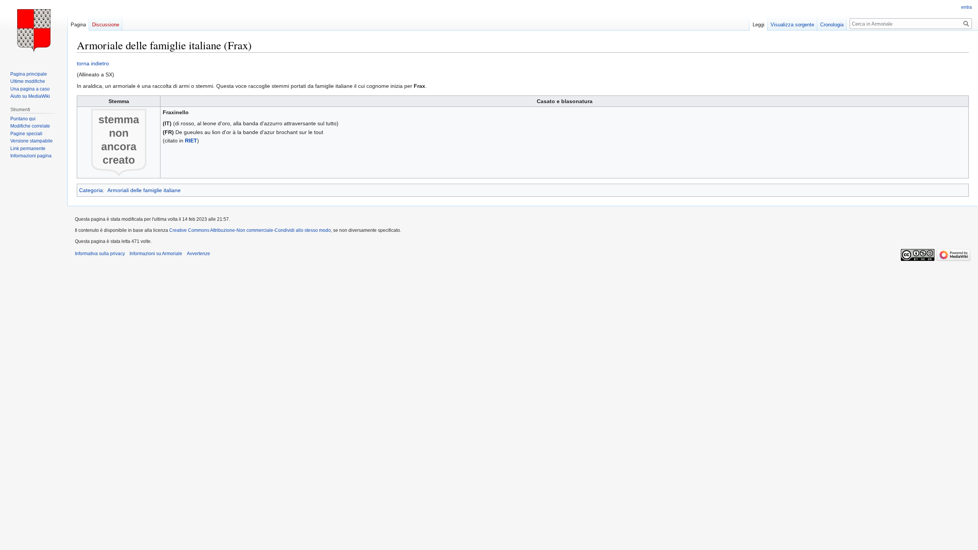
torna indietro (93, 63)
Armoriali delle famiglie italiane (144, 190)
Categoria (91, 190)
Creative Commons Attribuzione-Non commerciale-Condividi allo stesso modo (250, 230)
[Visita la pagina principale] (33, 30)
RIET (191, 141)
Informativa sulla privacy (100, 253)
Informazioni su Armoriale (156, 253)
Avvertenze (198, 253)
